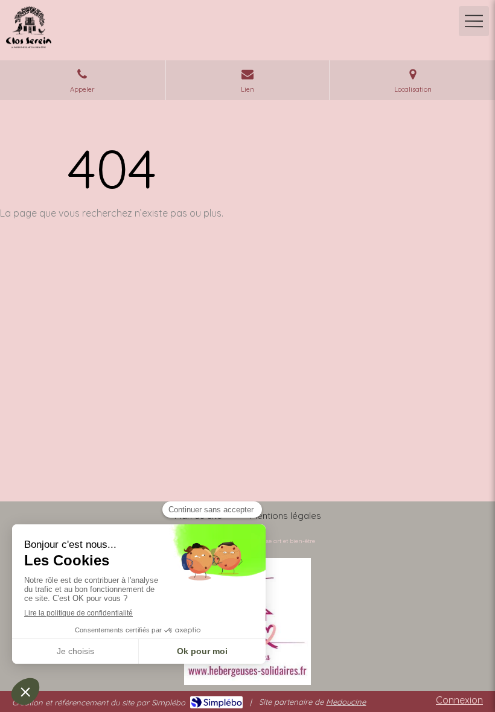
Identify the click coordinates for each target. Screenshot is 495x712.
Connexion (459, 700)
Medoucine (346, 702)
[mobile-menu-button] (474, 21)
